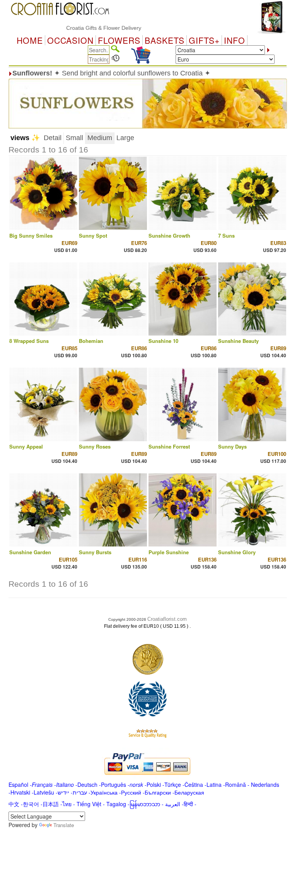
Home (30, 40)
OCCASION (70, 40)
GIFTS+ (204, 40)
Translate (63, 825)
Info (234, 40)
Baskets (164, 40)
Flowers (119, 40)
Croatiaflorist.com (167, 619)
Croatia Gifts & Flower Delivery (90, 28)
